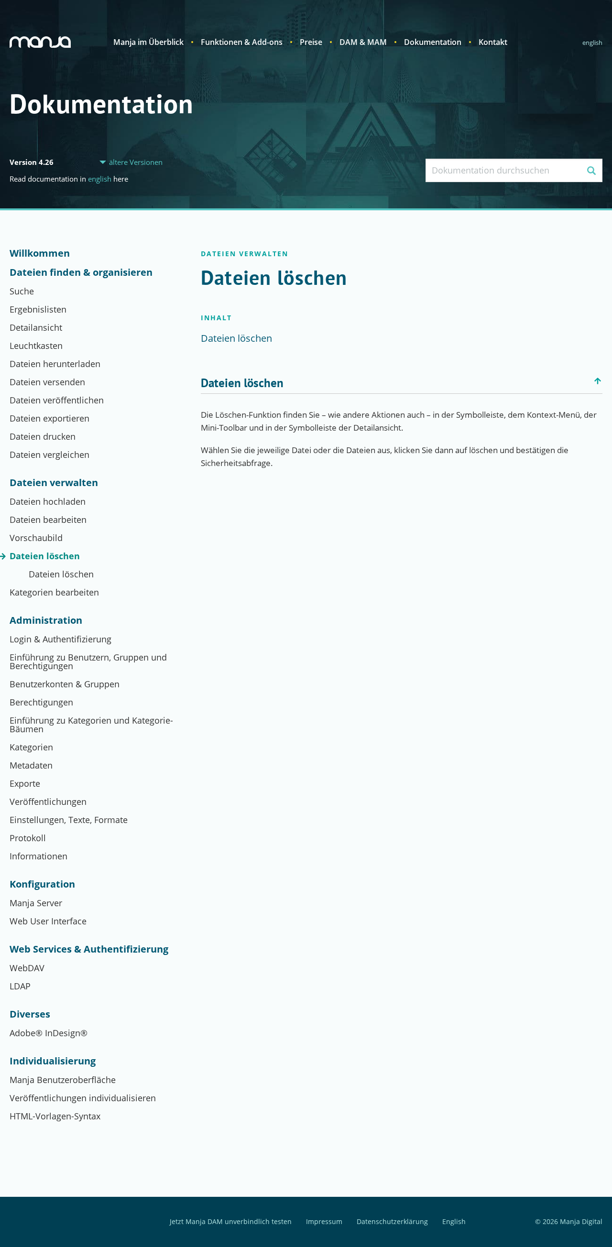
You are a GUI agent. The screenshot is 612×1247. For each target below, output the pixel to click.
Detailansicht (36, 327)
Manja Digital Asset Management (40, 42)
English (592, 42)
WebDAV (27, 968)
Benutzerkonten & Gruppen (65, 684)
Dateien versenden (47, 382)
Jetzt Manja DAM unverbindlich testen (231, 1221)
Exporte (25, 783)
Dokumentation (432, 42)
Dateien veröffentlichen (57, 400)
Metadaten (31, 765)
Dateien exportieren (49, 418)
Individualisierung (53, 1061)
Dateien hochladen (48, 501)
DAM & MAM (363, 42)
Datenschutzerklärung (392, 1221)
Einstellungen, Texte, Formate (69, 819)
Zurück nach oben (597, 381)
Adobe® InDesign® (48, 1033)
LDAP (20, 986)
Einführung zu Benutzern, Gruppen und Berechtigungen (88, 661)
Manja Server (36, 903)
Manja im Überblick (148, 42)
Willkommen (40, 253)
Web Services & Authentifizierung (89, 949)
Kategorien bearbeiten (54, 592)
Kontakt (493, 42)
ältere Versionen (136, 162)
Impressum (324, 1221)
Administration (46, 620)
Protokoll (28, 838)
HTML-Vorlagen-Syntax (55, 1116)
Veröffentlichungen (48, 801)
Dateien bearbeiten (48, 519)
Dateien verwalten (54, 483)
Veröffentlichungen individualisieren (83, 1098)
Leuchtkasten (36, 345)
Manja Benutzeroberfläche (63, 1079)
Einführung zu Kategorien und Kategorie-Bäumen (91, 724)
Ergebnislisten (38, 309)
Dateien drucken (43, 436)
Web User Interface (48, 921)
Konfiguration (42, 884)
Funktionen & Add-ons (242, 42)
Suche (22, 291)
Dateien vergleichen (49, 454)
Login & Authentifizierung (60, 639)
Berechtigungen (41, 702)
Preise (311, 42)
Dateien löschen (45, 556)
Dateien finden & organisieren (81, 272)
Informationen (38, 856)
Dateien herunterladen (55, 363)
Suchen (591, 170)
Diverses (30, 1014)
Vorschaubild (36, 537)
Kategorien (31, 747)
